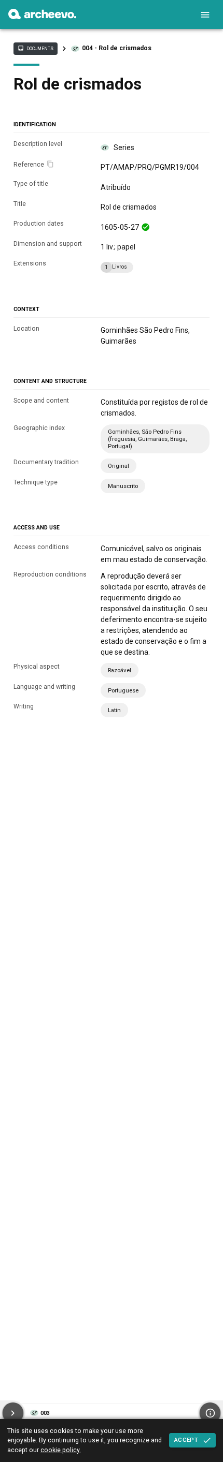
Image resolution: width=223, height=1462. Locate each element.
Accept (186, 1439)
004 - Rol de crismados (116, 48)
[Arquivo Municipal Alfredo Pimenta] (42, 16)
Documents (35, 48)
